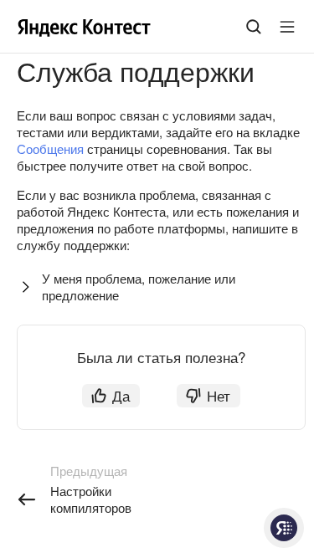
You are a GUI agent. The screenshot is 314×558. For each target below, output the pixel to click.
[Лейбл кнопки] (287, 26)
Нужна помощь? (284, 528)
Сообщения (50, 148)
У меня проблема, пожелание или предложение (138, 286)
